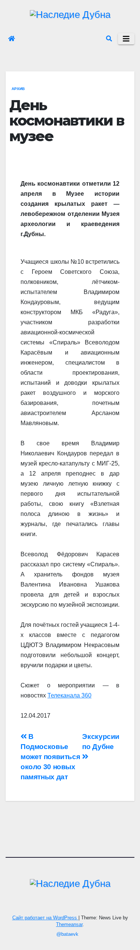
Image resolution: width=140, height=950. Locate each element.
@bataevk (67, 934)
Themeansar (69, 924)
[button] (109, 38)
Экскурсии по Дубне (100, 742)
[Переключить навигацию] (126, 38)
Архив (18, 89)
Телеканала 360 (69, 695)
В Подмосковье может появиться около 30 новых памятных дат (50, 757)
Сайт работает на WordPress (45, 917)
